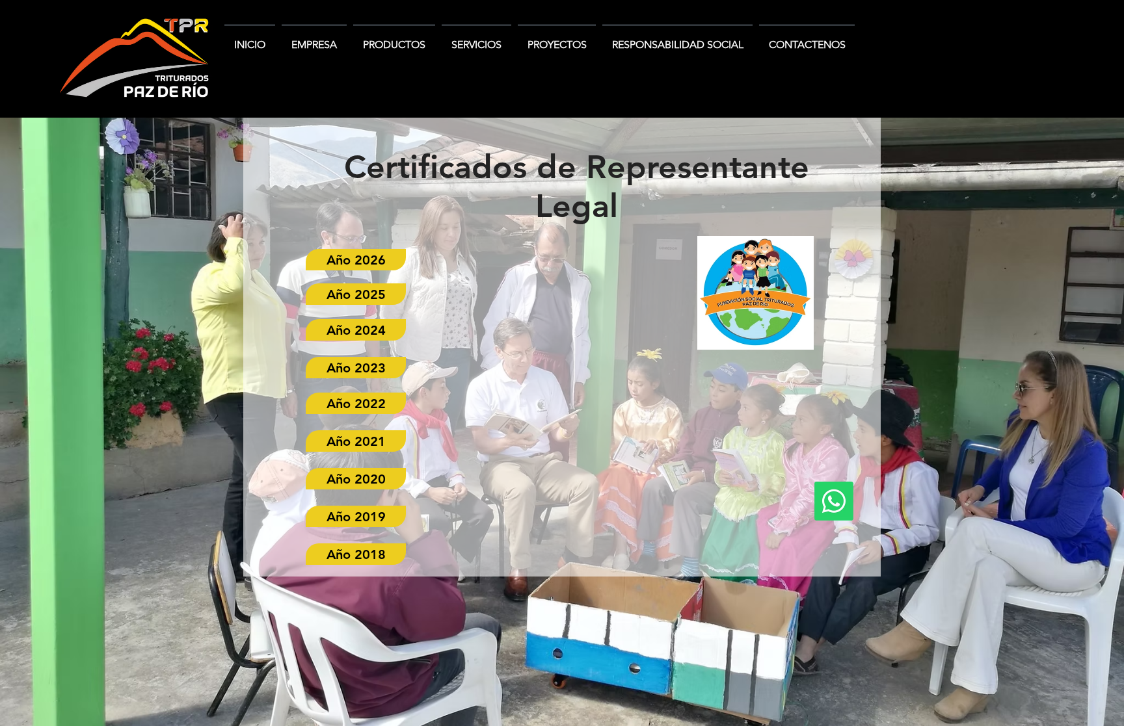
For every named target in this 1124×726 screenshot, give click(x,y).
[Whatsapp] (833, 501)
